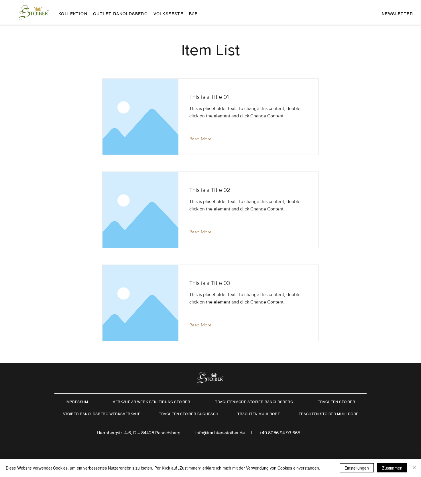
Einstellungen (357, 468)
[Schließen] (414, 467)
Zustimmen (392, 468)
